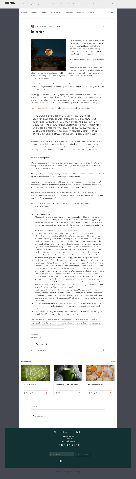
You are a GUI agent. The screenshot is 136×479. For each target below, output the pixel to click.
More (90, 13)
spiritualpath (36, 323)
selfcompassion (67, 319)
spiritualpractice (95, 323)
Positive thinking (36, 337)
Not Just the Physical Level (95, 385)
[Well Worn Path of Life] (35, 373)
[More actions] (103, 26)
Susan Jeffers (55, 13)
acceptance (36, 327)
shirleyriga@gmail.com (69, 436)
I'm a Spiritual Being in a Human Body (67, 385)
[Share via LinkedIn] (42, 344)
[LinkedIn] (61, 461)
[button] (76, 3)
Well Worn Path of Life (30, 385)
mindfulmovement (49, 323)
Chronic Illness (68, 13)
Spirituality (80, 13)
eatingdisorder (58, 327)
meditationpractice (53, 319)
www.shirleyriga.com (69, 441)
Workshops (34, 13)
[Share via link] (47, 344)
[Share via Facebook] (32, 344)
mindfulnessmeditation (65, 323)
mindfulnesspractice (81, 319)
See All (112, 361)
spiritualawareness (38, 319)
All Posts (24, 13)
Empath (44, 13)
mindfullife (94, 319)
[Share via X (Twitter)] (37, 344)
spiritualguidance (81, 323)
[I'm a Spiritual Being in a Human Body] (68, 373)
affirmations (46, 327)
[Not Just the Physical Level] (100, 373)
